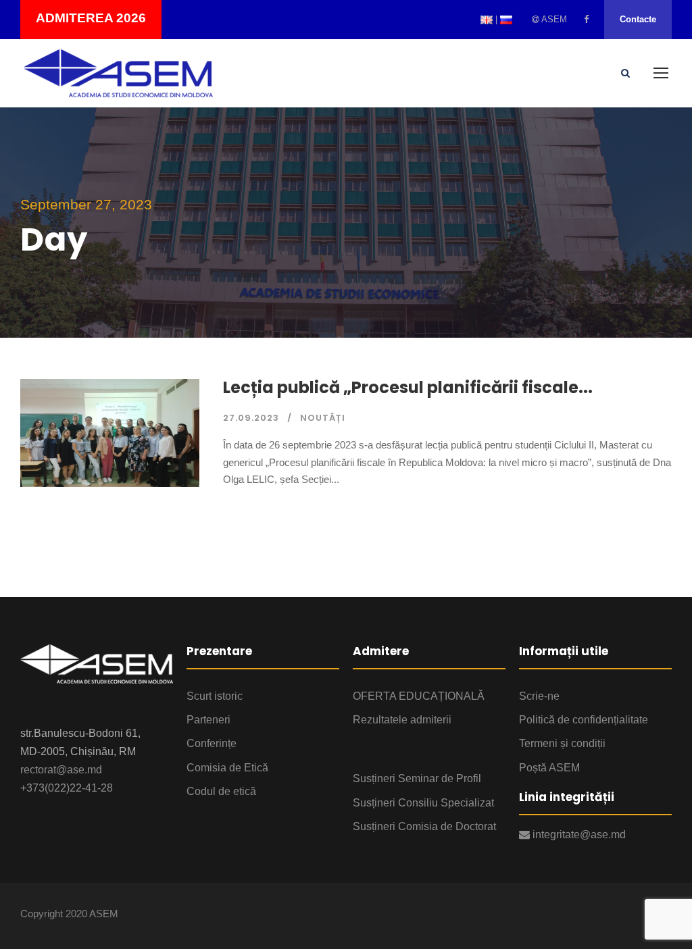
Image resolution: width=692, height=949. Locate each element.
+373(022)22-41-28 (66, 788)
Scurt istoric (215, 696)
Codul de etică (221, 791)
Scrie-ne (539, 696)
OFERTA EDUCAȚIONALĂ (419, 696)
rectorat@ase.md (61, 769)
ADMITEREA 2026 (91, 18)
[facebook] (586, 19)
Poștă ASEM (549, 767)
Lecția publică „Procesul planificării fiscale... (408, 387)
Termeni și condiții (562, 743)
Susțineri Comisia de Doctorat (424, 826)
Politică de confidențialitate (583, 719)
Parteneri (208, 719)
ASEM (553, 19)
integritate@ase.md (578, 834)
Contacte (638, 19)
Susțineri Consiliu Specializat (423, 803)
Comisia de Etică (227, 767)
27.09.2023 (251, 417)
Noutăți (322, 417)
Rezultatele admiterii (402, 719)
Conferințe (212, 743)
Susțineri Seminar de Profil (417, 778)
